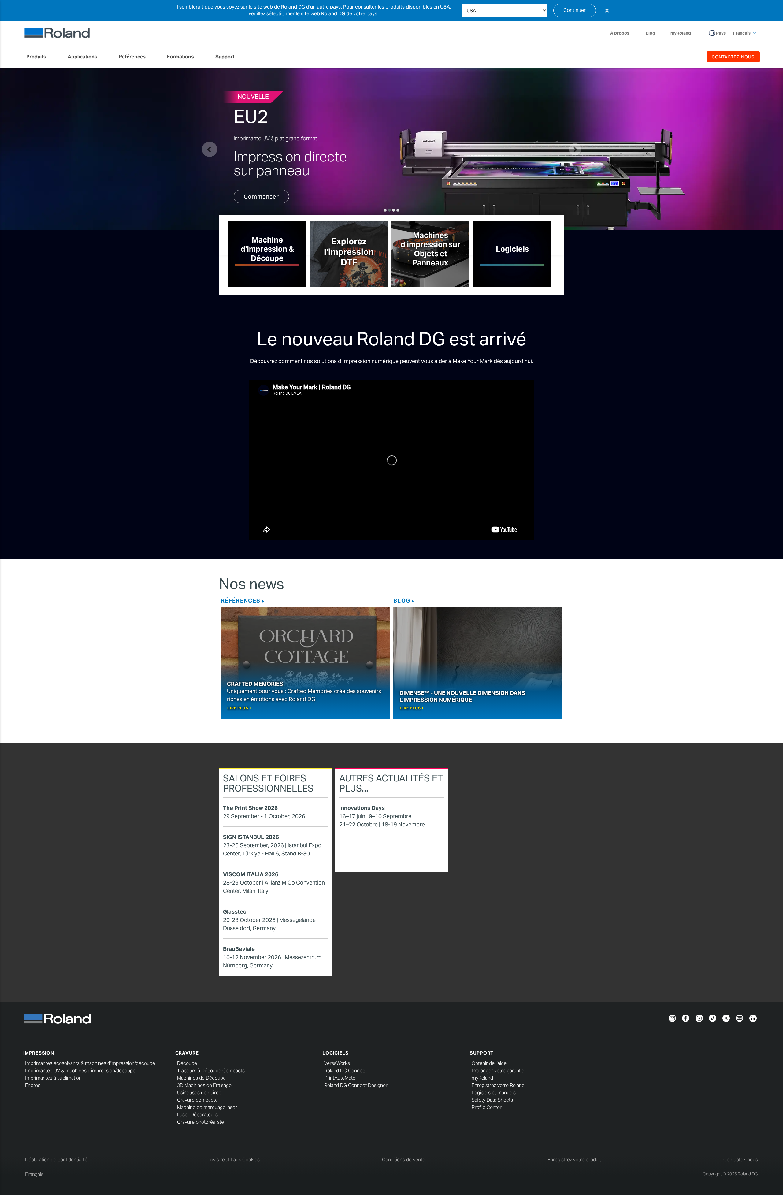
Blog (401, 600)
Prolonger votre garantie (498, 1070)
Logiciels (335, 1053)
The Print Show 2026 (250, 807)
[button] (209, 149)
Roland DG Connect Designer (356, 1085)
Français (34, 1174)
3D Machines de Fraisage (204, 1085)
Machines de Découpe (201, 1078)
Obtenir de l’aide (489, 1063)
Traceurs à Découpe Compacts (211, 1070)
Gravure (187, 1053)
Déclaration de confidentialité (56, 1159)
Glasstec (234, 911)
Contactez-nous (740, 1159)
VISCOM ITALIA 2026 (250, 874)
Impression (38, 1053)
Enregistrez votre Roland (498, 1085)
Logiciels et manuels (494, 1092)
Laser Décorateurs (197, 1114)
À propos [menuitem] (619, 33)
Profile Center (487, 1107)
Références (241, 600)
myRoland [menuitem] (680, 33)
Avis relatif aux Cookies (235, 1159)
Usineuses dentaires (199, 1092)
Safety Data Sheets (492, 1100)
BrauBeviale (239, 948)
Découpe (187, 1063)
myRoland (482, 1078)
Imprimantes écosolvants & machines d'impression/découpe (90, 1063)
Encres (32, 1085)
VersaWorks (337, 1063)
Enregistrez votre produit (574, 1159)
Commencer (261, 196)
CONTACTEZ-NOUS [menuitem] (733, 57)
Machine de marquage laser (207, 1107)
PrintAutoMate (339, 1078)
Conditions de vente (403, 1159)
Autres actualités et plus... (391, 783)
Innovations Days (362, 807)
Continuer (574, 10)
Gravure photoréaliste (200, 1122)
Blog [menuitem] (650, 33)
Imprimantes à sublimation (53, 1078)
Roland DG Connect (345, 1070)
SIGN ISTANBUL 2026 (251, 837)
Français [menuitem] (742, 33)
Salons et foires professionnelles (268, 783)
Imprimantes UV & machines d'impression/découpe (80, 1070)
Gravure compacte (197, 1100)
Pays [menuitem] (721, 33)
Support (482, 1053)
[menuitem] (39, 56)
